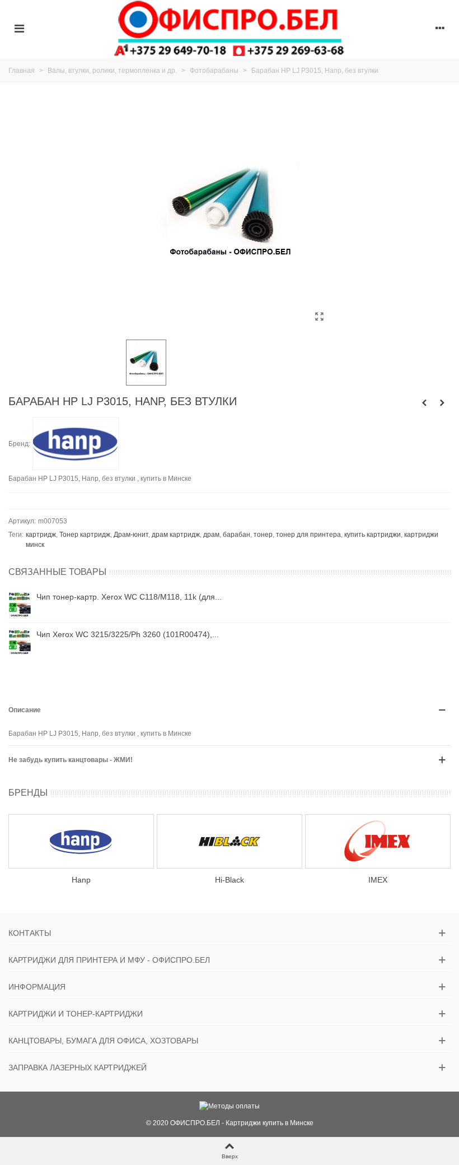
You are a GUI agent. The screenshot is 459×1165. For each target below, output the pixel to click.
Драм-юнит (131, 535)
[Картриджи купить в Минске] (230, 28)
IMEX (377, 879)
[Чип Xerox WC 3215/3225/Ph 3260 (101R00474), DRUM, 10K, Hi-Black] (19, 642)
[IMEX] (378, 841)
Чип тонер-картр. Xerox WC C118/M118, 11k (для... (129, 596)
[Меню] (19, 28)
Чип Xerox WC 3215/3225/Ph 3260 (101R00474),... (127, 634)
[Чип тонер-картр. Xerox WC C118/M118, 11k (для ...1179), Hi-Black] (19, 604)
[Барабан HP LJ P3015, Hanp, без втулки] (319, 316)
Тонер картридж (84, 535)
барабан (236, 535)
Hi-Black (229, 879)
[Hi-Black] (229, 841)
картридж (41, 535)
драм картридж (176, 535)
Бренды (28, 792)
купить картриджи (372, 535)
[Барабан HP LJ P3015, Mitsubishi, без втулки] (442, 402)
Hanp (81, 879)
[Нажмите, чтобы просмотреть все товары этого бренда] (75, 444)
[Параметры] (440, 28)
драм (211, 535)
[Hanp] (81, 841)
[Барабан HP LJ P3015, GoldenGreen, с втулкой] (424, 402)
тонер (263, 535)
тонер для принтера (308, 535)
